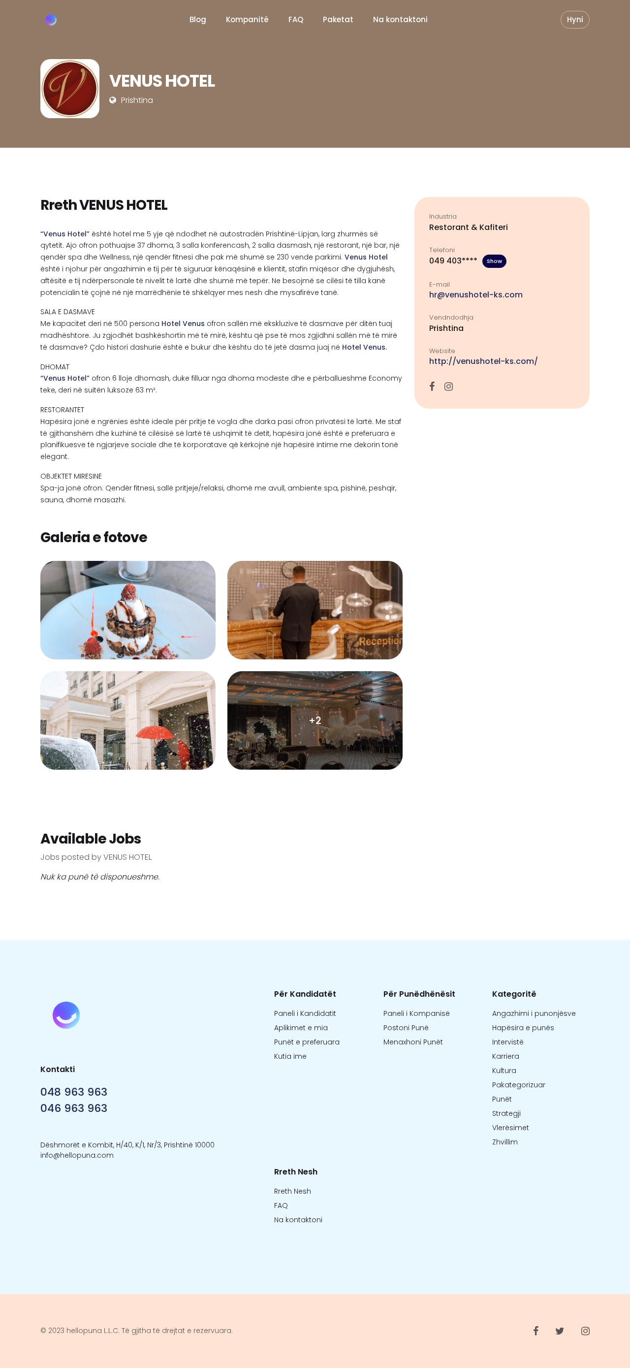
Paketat (338, 19)
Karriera (505, 1056)
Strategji (506, 1113)
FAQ (295, 19)
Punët (502, 1099)
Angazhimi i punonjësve (534, 1013)
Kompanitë (247, 19)
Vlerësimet (510, 1128)
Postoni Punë (406, 1028)
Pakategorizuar (518, 1085)
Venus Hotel (366, 257)
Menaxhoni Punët (413, 1042)
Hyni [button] (575, 19)
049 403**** (465, 260)
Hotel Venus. (363, 347)
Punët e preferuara (307, 1042)
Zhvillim (505, 1142)
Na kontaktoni (400, 19)
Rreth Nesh (292, 1191)
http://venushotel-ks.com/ (483, 361)
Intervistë (508, 1042)
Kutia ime (290, 1056)
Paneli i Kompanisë (416, 1013)
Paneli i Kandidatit (305, 1013)
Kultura (504, 1070)
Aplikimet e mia (301, 1028)
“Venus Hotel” (65, 234)
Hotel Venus (183, 323)
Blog (197, 19)
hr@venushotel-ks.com (476, 294)
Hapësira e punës (523, 1028)
